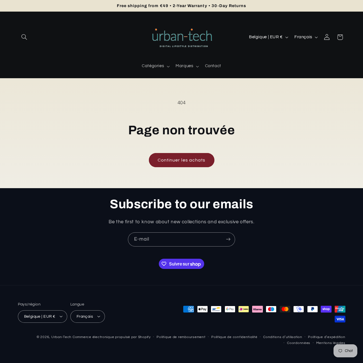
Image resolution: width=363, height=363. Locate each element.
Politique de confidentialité (234, 337)
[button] (24, 37)
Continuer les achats (181, 160)
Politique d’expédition (326, 337)
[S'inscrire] (228, 239)
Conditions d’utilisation (282, 337)
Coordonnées (298, 343)
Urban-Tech (61, 336)
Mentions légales (330, 343)
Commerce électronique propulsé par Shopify (112, 336)
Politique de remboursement (181, 337)
